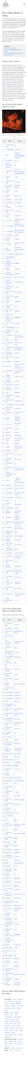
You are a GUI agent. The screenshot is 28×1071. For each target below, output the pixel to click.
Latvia (18, 1023)
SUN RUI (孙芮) (9, 777)
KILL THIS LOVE (19, 277)
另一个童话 (17, 796)
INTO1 (7, 480)
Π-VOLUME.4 (17, 692)
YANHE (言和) (8, 947)
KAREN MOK (9, 536)
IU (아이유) (8, 424)
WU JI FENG (8, 886)
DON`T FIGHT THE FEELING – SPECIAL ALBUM (19, 366)
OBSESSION (18, 435)
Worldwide (17, 1050)
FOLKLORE (18, 215)
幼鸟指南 (17, 311)
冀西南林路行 (18, 317)
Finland (12, 1019)
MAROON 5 (9, 485)
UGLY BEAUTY (18, 292)
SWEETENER (18, 566)
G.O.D (15, 866)
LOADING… (17, 924)
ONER (6, 756)
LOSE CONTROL (19, 553)
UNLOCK (16, 739)
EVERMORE (18, 301)
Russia (17, 1028)
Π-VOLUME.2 (17, 698)
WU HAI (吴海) (8, 955)
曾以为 (15, 930)
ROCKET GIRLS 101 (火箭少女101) (9, 165)
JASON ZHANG (9, 759)
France (17, 1019)
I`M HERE (16, 652)
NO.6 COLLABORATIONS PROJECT (20, 594)
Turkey (6, 1010)
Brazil (5, 1041)
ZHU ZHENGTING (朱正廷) (8, 642)
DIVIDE (16, 508)
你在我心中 (17, 849)
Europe (11, 1050)
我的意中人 (17, 966)
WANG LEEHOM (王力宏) (9, 600)
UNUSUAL (16, 701)
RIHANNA (8, 450)
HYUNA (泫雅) (9, 497)
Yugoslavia (20, 1034)
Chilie (15, 1041)
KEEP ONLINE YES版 (19, 833)
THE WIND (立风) (19, 282)
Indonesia (10, 1001)
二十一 (15, 874)
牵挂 (15, 662)
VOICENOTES (18, 504)
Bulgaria (6, 1014)
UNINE (7, 701)
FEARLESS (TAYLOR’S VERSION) (17, 418)
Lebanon (6, 1003)
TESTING (16, 679)
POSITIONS (18, 540)
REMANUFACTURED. (19, 974)
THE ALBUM (18, 202)
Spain (16, 1030)
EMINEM (8, 361)
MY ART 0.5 (17, 856)
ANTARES (17, 323)
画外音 (16, 561)
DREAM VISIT (17, 804)
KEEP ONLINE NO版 (19, 799)
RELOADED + (17, 695)
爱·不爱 (16, 674)
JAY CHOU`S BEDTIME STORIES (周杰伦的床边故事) (20, 171)
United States (17, 84)
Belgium (17, 1012)
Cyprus (16, 1014)
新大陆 (16, 532)
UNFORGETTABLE (19, 863)
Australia (12, 1048)
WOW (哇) (17, 182)
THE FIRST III (17, 769)
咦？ (15, 705)
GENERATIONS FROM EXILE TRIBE (9, 924)
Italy (15, 1023)
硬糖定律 (17, 263)
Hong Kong (19, 999)
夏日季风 (16, 886)
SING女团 (7, 842)
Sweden (21, 1030)
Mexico (6, 1043)
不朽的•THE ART (19, 401)
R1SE (7, 155)
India (5, 1001)
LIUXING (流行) (18, 211)
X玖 (15, 787)
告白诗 (15, 919)
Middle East (18, 1003)
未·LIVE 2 (16, 812)
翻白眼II (16, 845)
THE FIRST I (17, 728)
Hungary (17, 1021)
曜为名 (16, 340)
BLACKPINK (9, 202)
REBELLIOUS (17, 905)
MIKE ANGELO (9, 849)
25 (14, 809)
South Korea (7, 1008)
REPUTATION (18, 196)
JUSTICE (17, 239)
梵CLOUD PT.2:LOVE (19, 894)
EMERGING (17, 743)
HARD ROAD (17, 657)
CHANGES (17, 269)
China (14, 999)
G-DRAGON (9, 199)
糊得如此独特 (17, 934)
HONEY (16, 628)
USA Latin (20, 1043)
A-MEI (7, 392)
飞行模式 (16, 902)
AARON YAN (8, 852)
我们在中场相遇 (18, 536)
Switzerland (7, 1032)
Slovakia (6, 1030)
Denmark (6, 1019)
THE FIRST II (18, 408)
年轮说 (16, 331)
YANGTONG (8, 958)
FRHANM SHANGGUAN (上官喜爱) (8, 940)
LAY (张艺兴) (9, 160)
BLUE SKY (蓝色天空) (19, 684)
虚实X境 (17, 443)
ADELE (7, 500)
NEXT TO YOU (18, 544)
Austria (11, 1012)
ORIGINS (17, 381)
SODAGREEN (8, 780)
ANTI (16, 450)
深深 (15, 733)
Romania (12, 1028)
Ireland (11, 1023)
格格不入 (17, 297)
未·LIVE (16, 759)
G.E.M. (7, 796)
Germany (6, 1021)
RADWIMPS (9, 517)
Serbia (21, 1028)
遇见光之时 (17, 958)
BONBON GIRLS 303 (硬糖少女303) (9, 263)
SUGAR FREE (17, 777)
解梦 (15, 842)
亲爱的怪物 (17, 852)
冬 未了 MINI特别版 (19, 780)
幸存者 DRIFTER (19, 254)
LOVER (16, 177)
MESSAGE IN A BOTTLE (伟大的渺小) (19, 226)
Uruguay (11, 1043)
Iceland (6, 1023)
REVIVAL (17, 432)
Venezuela (7, 1045)
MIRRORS (17, 273)
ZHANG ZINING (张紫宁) (8, 825)
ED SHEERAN (9, 508)
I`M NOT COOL (18, 497)
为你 (15, 955)
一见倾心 (16, 792)
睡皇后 (15, 820)
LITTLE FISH (17, 944)
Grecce (12, 1021)
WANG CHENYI (9, 753)
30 (15, 500)
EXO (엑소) (8, 366)
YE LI (6, 966)
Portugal (6, 1028)
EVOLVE (17, 388)
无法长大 (17, 429)
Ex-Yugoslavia (7, 1037)
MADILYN (7, 944)
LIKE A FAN (17, 719)
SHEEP (16, 235)
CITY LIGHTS (18, 454)
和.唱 (15, 869)
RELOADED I (18, 149)
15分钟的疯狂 (17, 762)
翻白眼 (15, 838)
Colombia (20, 1041)
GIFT (15, 914)
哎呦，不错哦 (18, 588)
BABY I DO (17, 756)
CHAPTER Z (17, 669)
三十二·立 (17, 306)
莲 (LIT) (17, 160)
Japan (3, 86)
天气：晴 (17, 327)
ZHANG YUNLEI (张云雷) (8, 662)
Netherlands (7, 1025)
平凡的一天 (17, 357)
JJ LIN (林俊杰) (9, 226)
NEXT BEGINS (17, 882)
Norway (13, 1025)
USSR (15, 1034)
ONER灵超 (7, 866)
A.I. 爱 (16, 600)
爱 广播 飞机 (18, 459)
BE (15, 464)
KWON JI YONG (19, 199)
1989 (16, 191)
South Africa (20, 1005)
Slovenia (12, 1030)
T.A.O (15, 783)
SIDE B (16, 969)
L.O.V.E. (17, 287)
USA (16, 1043)
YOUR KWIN (17, 898)
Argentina (20, 1039)
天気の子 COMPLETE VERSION (18, 517)
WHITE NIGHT (18, 577)
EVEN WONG (17, 753)
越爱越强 (16, 765)
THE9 (7, 443)
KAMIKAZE (17, 361)
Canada (10, 1041)
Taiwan (13, 1008)
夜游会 (15, 962)
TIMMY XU (8, 762)
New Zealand (19, 1048)
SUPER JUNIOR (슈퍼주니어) (9, 582)
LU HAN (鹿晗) (9, 149)
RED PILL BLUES (19, 485)
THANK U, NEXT (19, 376)
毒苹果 (15, 829)
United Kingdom (8, 1034)
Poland (18, 1025)
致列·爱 (16, 549)
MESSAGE (16, 979)
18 (15, 257)
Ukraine (13, 1032)
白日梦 (15, 947)
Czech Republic (17, 1017)
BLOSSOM (17, 889)
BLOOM (17, 384)
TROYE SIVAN (9, 384)
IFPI (15, 74)
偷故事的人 (17, 392)
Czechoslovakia (8, 1017)
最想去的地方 (17, 878)
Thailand (18, 1008)
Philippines (7, 1005)
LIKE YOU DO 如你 (19, 404)
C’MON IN (17, 396)
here (17, 27)
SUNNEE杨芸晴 (10, 327)
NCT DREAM (9, 527)
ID (15, 474)
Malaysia (12, 1003)
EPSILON (16, 624)
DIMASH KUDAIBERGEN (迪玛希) (10, 474)
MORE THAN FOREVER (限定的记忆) (19, 249)
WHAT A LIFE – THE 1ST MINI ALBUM (18, 571)
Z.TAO (6, 783)
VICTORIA (17, 353)
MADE (15, 648)
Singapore (13, 1005)
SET (15, 951)
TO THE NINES (18, 206)
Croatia (11, 1014)
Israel (15, 1001)
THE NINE (16, 860)
